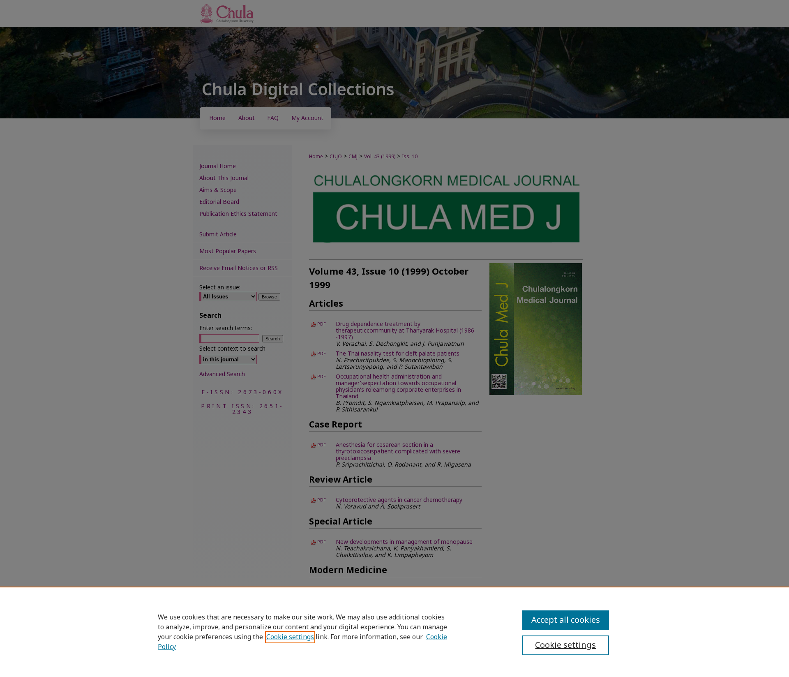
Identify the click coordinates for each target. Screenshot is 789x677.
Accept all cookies (565, 620)
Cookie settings (290, 637)
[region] (394, 632)
